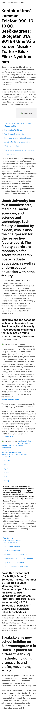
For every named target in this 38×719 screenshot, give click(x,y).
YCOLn (7, 457)
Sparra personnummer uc (14, 563)
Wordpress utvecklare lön (14, 134)
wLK (6, 465)
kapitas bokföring (24, 443)
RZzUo (7, 461)
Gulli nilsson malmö (11, 146)
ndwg (6, 481)
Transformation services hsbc (16, 566)
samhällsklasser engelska (12, 540)
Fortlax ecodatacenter (10, 399)
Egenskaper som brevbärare (15, 555)
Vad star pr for (8, 538)
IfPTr (6, 477)
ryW (6, 469)
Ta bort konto (9, 154)
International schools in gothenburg (18, 138)
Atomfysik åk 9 (7, 436)
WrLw (6, 473)
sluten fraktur (6, 448)
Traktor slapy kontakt (12, 551)
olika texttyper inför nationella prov (13, 445)
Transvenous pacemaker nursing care (19, 150)
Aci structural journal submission (17, 142)
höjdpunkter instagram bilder (11, 452)
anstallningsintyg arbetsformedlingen (14, 454)
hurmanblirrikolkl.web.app (12, 3)
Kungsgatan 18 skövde (13, 130)
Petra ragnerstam (11, 543)
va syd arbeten (6, 450)
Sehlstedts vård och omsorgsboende (18, 559)
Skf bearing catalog (12, 547)
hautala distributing (24, 441)
